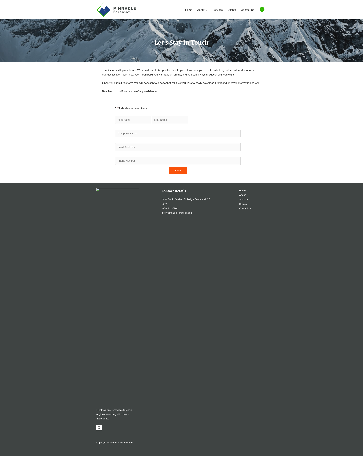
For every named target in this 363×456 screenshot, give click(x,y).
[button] (205, 9)
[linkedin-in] (262, 9)
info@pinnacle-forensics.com (177, 212)
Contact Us (245, 208)
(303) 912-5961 (170, 208)
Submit (178, 170)
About (242, 195)
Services (243, 199)
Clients (243, 204)
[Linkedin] (99, 427)
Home (242, 190)
